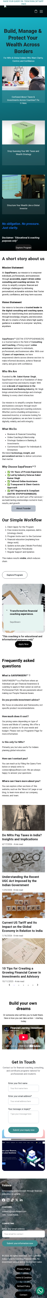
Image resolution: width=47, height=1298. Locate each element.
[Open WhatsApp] (40, 1291)
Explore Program (23, 247)
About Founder (23, 508)
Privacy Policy (23, 1269)
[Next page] (37, 985)
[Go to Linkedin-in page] (21, 1200)
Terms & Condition (23, 1277)
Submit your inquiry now (23, 1130)
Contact (23, 1295)
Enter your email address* (20, 1096)
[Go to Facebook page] (3, 1200)
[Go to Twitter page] (16, 1200)
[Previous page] (9, 985)
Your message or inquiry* (19, 1109)
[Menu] (41, 11)
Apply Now (23, 644)
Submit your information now (20, 1243)
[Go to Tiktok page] (12, 1200)
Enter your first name (17, 1083)
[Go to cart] (36, 11)
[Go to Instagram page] (8, 1200)
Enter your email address (13, 1229)
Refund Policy (23, 1286)
